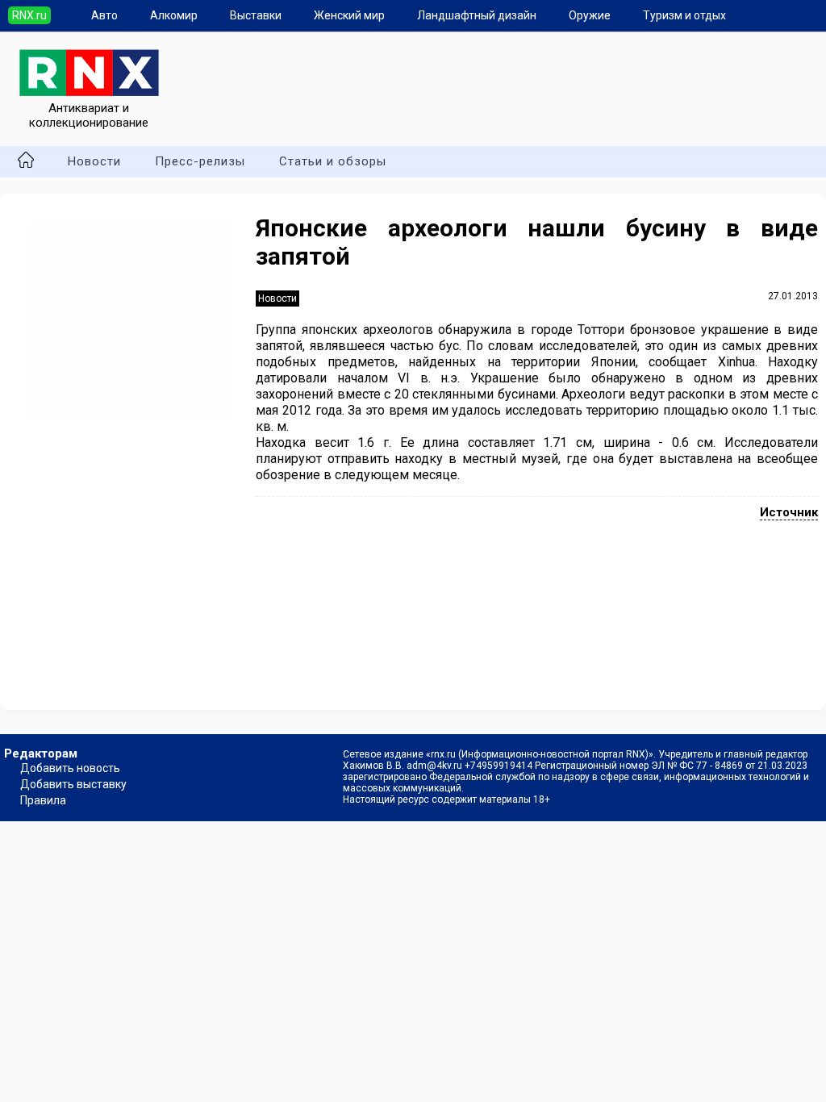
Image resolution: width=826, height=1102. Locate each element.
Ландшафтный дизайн (476, 15)
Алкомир (174, 15)
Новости (94, 161)
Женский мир (349, 15)
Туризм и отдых (684, 15)
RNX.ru (29, 15)
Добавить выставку (73, 784)
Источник (789, 512)
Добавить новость (70, 768)
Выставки (256, 15)
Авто (104, 15)
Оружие (590, 15)
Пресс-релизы (200, 161)
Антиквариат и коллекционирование (88, 115)
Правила (43, 800)
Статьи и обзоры (332, 161)
